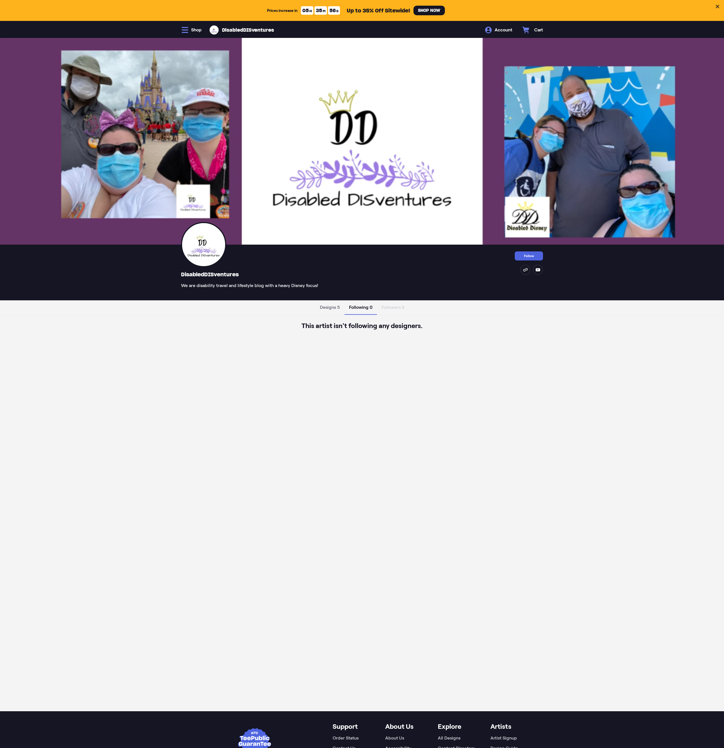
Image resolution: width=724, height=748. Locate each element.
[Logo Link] (214, 30)
